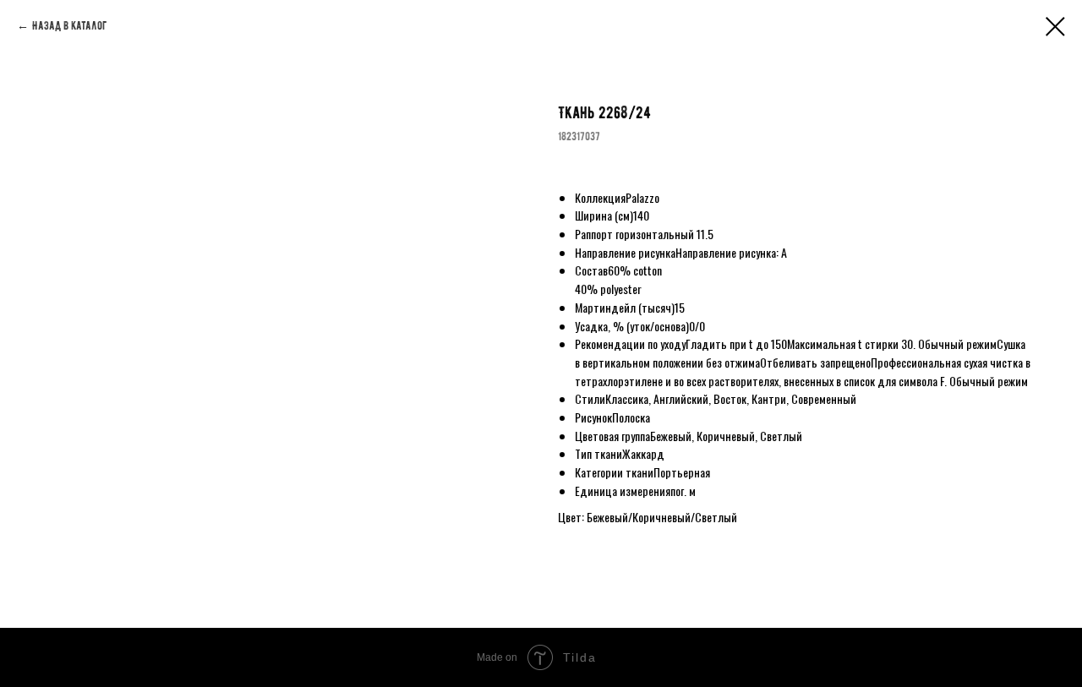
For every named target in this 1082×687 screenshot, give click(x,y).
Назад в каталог (69, 26)
